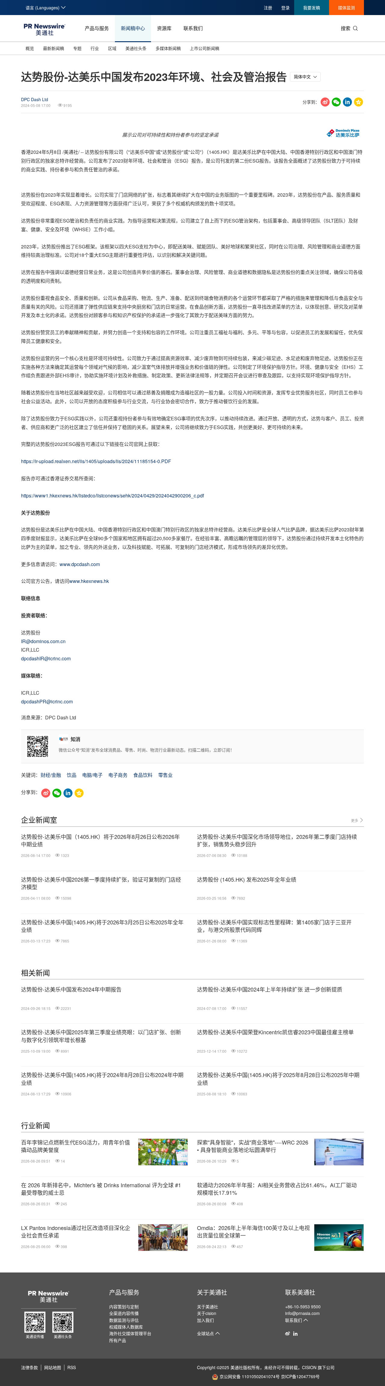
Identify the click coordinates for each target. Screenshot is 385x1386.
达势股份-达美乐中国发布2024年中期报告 (71, 989)
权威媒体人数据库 (126, 1327)
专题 (77, 48)
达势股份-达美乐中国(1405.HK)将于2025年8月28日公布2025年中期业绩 (278, 1078)
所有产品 (117, 1340)
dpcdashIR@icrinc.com (46, 658)
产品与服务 (97, 28)
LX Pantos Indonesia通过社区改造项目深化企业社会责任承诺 (75, 1231)
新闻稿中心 (133, 28)
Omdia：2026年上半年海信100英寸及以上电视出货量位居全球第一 (253, 1231)
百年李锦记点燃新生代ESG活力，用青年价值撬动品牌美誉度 (75, 1146)
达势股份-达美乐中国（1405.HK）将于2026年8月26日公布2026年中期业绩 (100, 840)
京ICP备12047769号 (300, 1376)
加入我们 (205, 1320)
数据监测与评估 (124, 1320)
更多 (355, 820)
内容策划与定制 (124, 1306)
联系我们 (193, 28)
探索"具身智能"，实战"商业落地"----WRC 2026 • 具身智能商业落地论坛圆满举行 (252, 1146)
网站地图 (52, 1367)
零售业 (165, 774)
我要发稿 (311, 8)
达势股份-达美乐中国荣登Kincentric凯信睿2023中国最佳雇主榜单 (275, 1032)
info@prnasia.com (302, 1313)
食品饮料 (142, 774)
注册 (268, 8)
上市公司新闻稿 (204, 48)
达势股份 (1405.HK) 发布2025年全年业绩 (246, 879)
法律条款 (29, 1367)
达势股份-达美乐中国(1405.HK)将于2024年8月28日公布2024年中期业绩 (102, 1078)
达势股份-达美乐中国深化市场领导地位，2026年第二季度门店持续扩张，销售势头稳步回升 (277, 840)
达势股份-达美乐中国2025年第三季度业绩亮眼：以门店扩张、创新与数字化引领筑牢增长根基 (101, 1035)
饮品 (71, 774)
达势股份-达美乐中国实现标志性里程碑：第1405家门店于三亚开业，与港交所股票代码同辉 (274, 925)
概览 (30, 48)
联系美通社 (300, 1292)
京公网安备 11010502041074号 (250, 1376)
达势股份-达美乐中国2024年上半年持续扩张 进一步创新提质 (269, 989)
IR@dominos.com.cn (43, 641)
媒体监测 (346, 8)
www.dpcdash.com (80, 564)
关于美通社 (212, 1292)
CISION (309, 1367)
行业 (95, 48)
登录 (285, 8)
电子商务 (118, 774)
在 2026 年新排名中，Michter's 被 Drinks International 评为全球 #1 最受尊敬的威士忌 (101, 1188)
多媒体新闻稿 (168, 48)
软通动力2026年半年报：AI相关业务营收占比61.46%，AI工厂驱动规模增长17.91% (277, 1188)
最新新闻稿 (53, 48)
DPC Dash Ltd (34, 99)
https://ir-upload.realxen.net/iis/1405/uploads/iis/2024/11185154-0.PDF (96, 461)
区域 (112, 48)
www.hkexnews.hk (89, 581)
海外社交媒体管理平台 (130, 1333)
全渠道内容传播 (124, 1313)
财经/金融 (51, 774)
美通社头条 (135, 48)
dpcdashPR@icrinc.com (47, 701)
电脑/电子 (92, 774)
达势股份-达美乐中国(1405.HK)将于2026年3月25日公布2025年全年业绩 (102, 925)
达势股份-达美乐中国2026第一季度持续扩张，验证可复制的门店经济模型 (101, 883)
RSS (71, 1367)
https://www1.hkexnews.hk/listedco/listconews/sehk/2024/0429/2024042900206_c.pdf (112, 495)
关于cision (206, 1313)
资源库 (164, 28)
